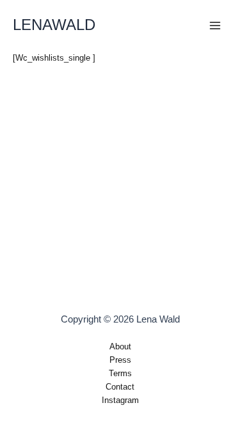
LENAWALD (54, 25)
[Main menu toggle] (215, 25)
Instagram (120, 400)
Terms (120, 373)
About (120, 346)
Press (120, 360)
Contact (120, 387)
